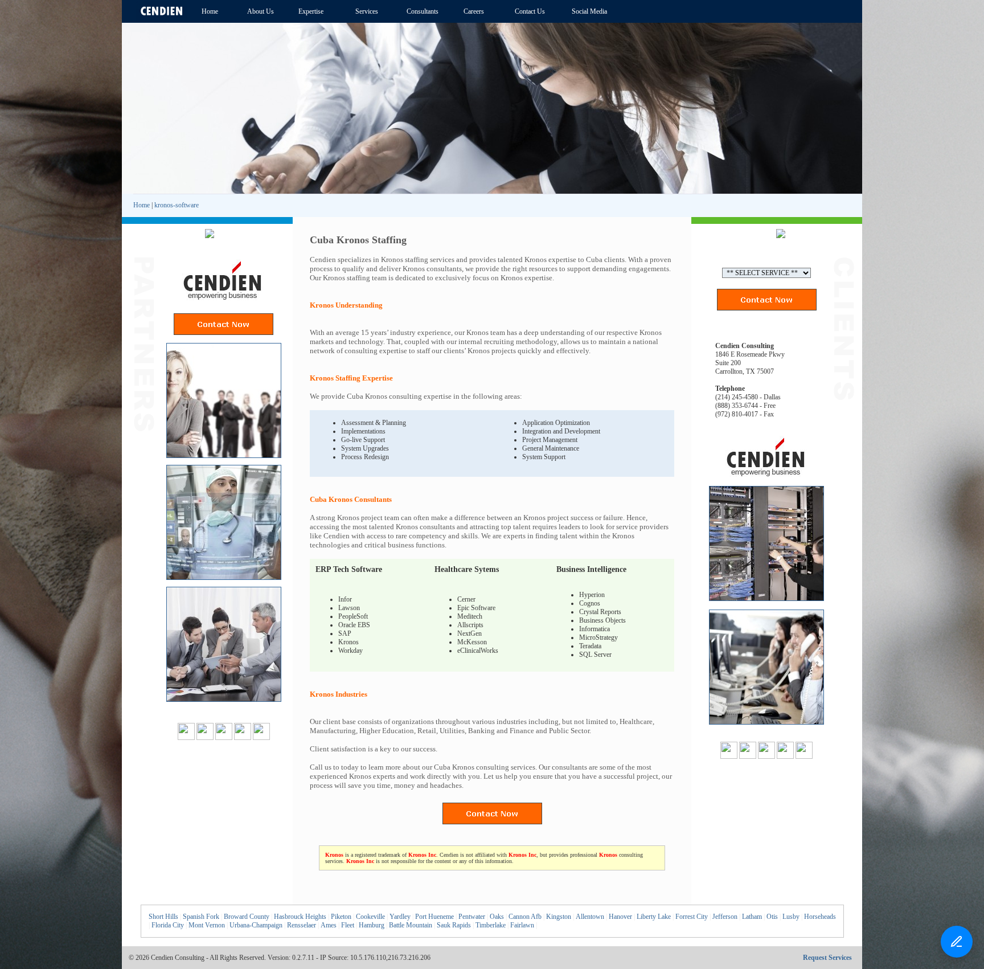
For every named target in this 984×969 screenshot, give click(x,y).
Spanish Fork (201, 917)
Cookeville (370, 917)
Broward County (246, 917)
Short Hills (163, 917)
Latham (752, 917)
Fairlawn (522, 925)
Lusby (791, 917)
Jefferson (724, 917)
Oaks (497, 917)
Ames (329, 925)
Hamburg (371, 925)
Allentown (590, 917)
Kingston (558, 917)
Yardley (400, 917)
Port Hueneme (434, 917)
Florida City (167, 925)
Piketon (341, 917)
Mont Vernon (206, 925)
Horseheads (820, 917)
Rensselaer (301, 925)
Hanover (620, 917)
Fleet (347, 925)
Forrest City (691, 917)
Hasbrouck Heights (300, 917)
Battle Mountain (410, 925)
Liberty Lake (654, 917)
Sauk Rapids (454, 925)
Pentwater (471, 917)
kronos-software (176, 205)
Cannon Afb (525, 917)
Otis (772, 917)
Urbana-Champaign (255, 925)
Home (141, 205)
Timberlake (490, 925)
